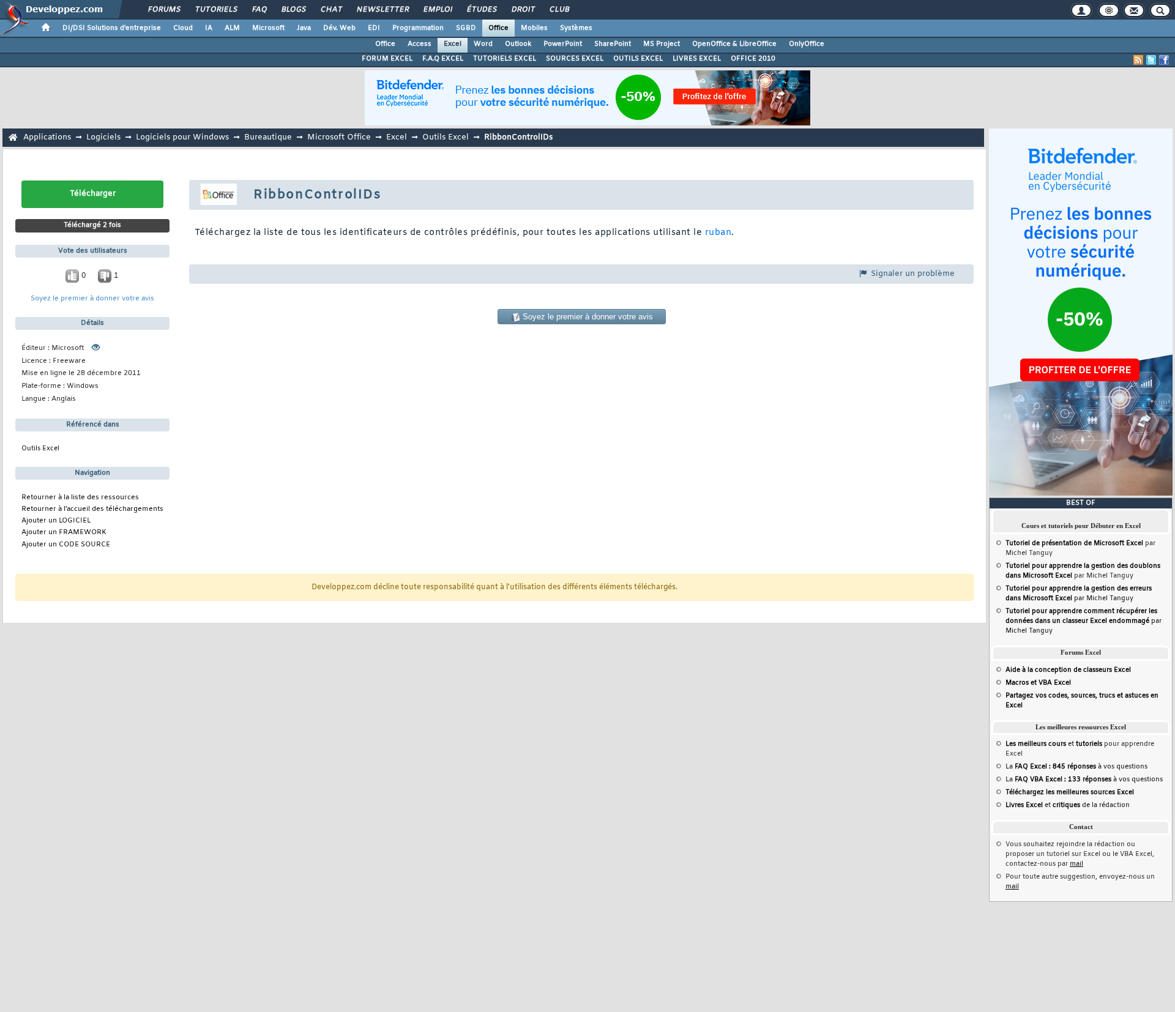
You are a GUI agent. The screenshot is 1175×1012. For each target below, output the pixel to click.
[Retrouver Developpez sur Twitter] (1151, 60)
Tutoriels (215, 10)
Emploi (437, 10)
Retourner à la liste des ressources (80, 497)
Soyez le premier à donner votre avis (92, 298)
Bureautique (268, 137)
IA (208, 28)
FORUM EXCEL (387, 58)
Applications (47, 137)
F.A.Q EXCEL (442, 58)
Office (498, 28)
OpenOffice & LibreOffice (734, 44)
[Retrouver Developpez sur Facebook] (1164, 60)
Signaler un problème (911, 274)
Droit (522, 10)
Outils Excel (445, 137)
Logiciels (103, 137)
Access (419, 44)
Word (483, 44)
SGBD (466, 28)
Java (304, 28)
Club (559, 10)
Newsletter (382, 10)
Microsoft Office (339, 137)
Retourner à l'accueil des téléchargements (92, 509)
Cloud (183, 28)
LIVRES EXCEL (697, 58)
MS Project (661, 44)
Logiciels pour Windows (182, 137)
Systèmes (576, 28)
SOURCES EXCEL (574, 58)
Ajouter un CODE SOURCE (65, 544)
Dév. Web (339, 28)
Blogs (293, 10)
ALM (232, 28)
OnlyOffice (806, 44)
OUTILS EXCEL (638, 58)
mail (1076, 864)
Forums (163, 10)
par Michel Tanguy (1083, 621)
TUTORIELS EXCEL (504, 58)
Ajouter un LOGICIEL (56, 521)
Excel (452, 44)
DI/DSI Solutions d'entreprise (111, 28)
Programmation (418, 28)
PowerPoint (562, 44)
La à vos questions (1076, 766)
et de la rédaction (1067, 805)
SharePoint (612, 44)
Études (481, 10)
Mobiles (534, 28)
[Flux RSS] (1138, 60)
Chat (331, 10)
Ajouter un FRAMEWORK (63, 532)
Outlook (518, 44)
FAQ (258, 10)
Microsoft (268, 28)
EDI (374, 28)
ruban (718, 233)
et (1053, 744)
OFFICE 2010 (753, 58)
